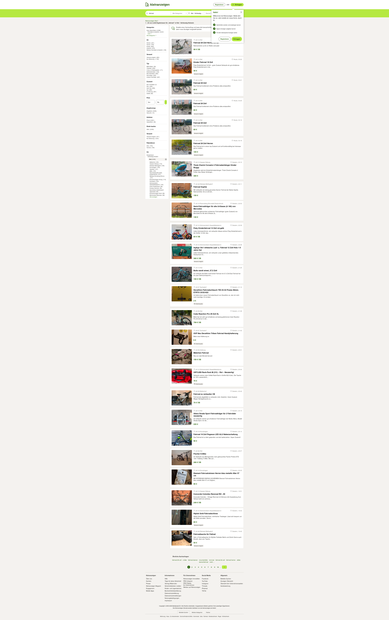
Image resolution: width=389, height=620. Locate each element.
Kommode (196, 616)
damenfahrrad (203, 562)
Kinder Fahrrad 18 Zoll (203, 62)
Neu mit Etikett (150, 84)
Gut (148, 90)
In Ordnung (150, 91)
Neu (148, 86)
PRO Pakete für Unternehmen (188, 584)
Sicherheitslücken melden (173, 586)
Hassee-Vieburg (154, 164)
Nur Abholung (150, 59)
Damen (149, 43)
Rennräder (150, 75)
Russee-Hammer (154, 188)
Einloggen (236, 39)
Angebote (149, 111)
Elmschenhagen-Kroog (156, 179)
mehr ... (212, 562)
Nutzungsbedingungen (172, 598)
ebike (238, 560)
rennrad (211, 560)
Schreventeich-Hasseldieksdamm (155, 184)
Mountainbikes (151, 73)
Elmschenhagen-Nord (156, 193)
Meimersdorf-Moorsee (156, 195)
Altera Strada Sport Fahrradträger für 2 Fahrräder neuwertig (214, 414)
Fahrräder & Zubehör (153, 32)
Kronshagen (153, 167)
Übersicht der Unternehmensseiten (232, 583)
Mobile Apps (150, 591)
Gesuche (149, 113)
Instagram (205, 583)
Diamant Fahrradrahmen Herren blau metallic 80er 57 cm (216, 474)
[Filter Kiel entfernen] (166, 159)
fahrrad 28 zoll (176, 560)
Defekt (148, 93)
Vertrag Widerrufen (171, 583)
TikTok (204, 591)
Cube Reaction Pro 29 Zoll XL (206, 314)
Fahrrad (205, 616)
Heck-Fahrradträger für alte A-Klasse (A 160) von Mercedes (214, 207)
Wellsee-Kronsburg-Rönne (157, 176)
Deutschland (150, 155)
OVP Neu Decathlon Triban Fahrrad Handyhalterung (215, 333)
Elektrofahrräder (151, 72)
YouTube (205, 581)
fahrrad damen (193, 560)
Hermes (149, 147)
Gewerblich (150, 122)
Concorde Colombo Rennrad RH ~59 (209, 494)
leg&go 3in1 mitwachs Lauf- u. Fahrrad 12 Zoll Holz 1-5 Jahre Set (217, 248)
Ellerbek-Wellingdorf (155, 165)
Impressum (168, 601)
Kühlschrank (225, 616)
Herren (148, 44)
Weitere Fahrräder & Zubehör (155, 50)
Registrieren (224, 39)
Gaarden (152, 169)
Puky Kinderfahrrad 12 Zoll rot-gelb (208, 228)
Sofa (201, 616)
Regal (219, 616)
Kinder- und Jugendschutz (173, 588)
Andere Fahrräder (151, 77)
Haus (167, 616)
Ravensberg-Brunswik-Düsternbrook (156, 173)
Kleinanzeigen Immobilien (191, 579)
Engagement (150, 588)
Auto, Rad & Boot (151, 30)
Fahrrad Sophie (200, 187)
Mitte (151, 171)
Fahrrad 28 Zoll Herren (203, 143)
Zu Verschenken (174, 616)
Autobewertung (225, 586)
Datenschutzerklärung (172, 593)
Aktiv (148, 129)
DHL (148, 146)
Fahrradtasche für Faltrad (204, 534)
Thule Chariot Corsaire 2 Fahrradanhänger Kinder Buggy (214, 166)
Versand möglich (151, 57)
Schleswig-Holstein (153, 156)
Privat (148, 120)
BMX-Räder (150, 66)
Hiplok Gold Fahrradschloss (205, 513)
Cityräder (149, 68)
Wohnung (162, 616)
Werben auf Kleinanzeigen (191, 587)
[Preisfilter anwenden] (166, 102)
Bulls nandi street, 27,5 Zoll (205, 270)
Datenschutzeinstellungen (173, 596)
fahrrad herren (231, 560)
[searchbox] (160, 13)
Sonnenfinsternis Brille (186, 616)
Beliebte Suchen (226, 579)
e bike (185, 560)
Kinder (148, 46)
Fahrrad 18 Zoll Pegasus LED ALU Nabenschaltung (215, 434)
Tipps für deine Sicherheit (173, 581)
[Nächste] (224, 567)
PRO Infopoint (187, 581)
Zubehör (149, 48)
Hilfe (166, 579)
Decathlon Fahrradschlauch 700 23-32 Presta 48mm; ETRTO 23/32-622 (216, 291)
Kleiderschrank (213, 616)
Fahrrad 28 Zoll (200, 83)
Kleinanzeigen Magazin (153, 586)
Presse (148, 583)
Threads (204, 586)
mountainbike (203, 560)
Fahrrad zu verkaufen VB (204, 394)
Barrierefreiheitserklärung (173, 591)
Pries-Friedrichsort (155, 186)
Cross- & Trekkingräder (153, 70)
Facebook (205, 579)
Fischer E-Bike (199, 454)
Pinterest (205, 588)
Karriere (148, 581)
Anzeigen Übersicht (227, 581)
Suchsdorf (152, 181)
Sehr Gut (149, 88)
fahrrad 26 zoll (220, 560)
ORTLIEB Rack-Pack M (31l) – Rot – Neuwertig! (213, 372)
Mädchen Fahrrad (201, 353)
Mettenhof (152, 162)
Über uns (149, 579)
